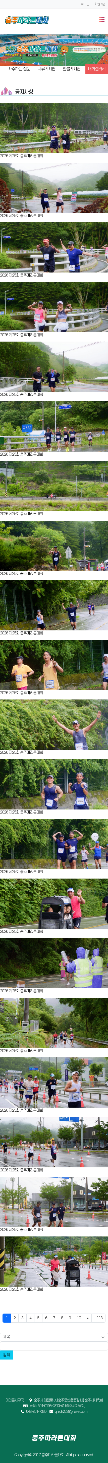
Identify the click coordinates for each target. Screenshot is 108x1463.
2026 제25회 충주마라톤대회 (21, 156)
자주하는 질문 (19, 69)
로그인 (85, 4)
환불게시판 (71, 69)
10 (79, 1318)
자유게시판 (46, 69)
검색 (6, 1355)
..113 (98, 1318)
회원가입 (99, 4)
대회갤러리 (96, 69)
